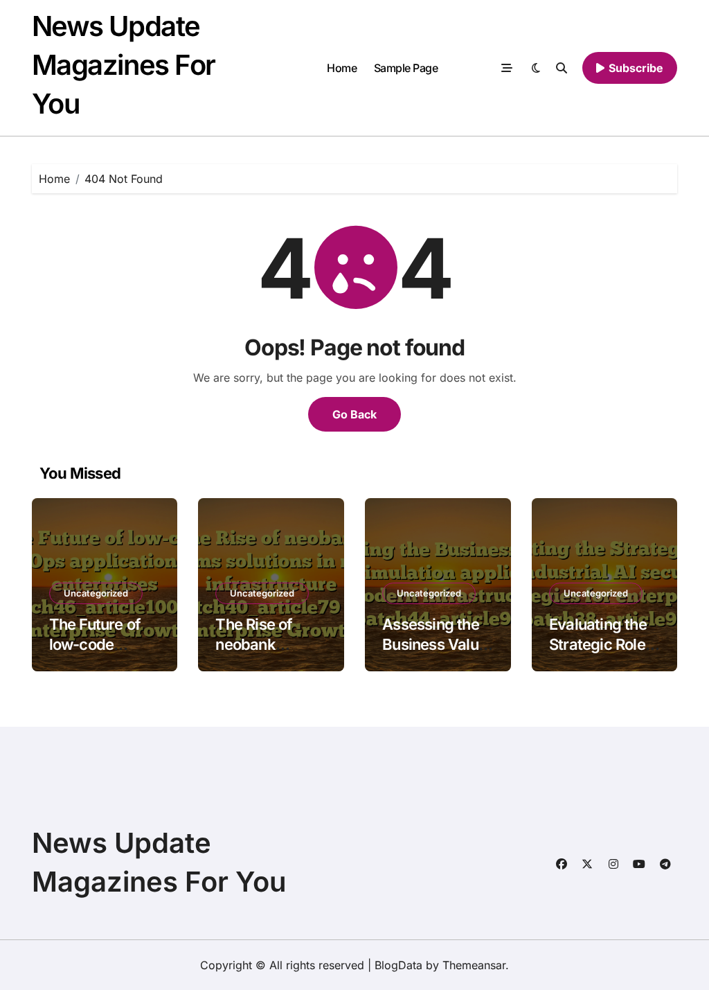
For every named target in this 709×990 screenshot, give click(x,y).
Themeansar (473, 965)
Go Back (354, 414)
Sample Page (406, 68)
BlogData (398, 965)
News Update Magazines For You (123, 65)
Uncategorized (96, 593)
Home (342, 68)
